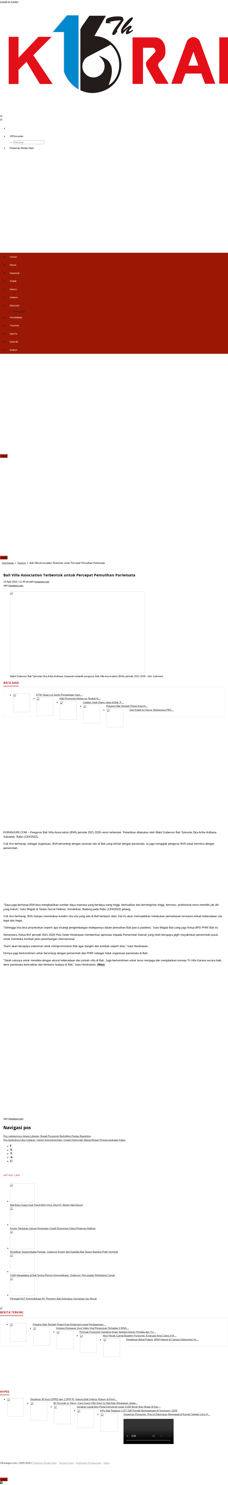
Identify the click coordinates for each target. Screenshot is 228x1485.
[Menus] (1, 116)
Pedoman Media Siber (45, 1463)
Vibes (106, 1463)
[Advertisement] (100, 178)
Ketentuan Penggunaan (88, 1463)
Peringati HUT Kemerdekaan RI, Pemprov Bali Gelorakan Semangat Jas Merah (53, 1298)
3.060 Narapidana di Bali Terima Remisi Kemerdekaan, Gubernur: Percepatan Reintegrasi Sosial (62, 1275)
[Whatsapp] (11, 1161)
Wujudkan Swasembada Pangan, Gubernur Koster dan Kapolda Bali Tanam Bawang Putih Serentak (64, 1251)
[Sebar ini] (10, 1146)
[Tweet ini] (11, 1150)
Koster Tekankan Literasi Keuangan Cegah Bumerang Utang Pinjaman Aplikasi (52, 1228)
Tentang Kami (66, 1463)
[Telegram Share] (11, 1157)
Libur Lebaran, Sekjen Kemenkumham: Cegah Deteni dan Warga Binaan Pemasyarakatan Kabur (64, 1140)
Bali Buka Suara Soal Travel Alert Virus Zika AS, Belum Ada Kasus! (46, 1204)
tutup (3, 456)
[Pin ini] (11, 1153)
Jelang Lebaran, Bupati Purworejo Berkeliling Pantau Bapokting (47, 1136)
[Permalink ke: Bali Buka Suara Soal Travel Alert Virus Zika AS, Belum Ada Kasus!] (22, 1201)
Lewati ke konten (9, 1)
